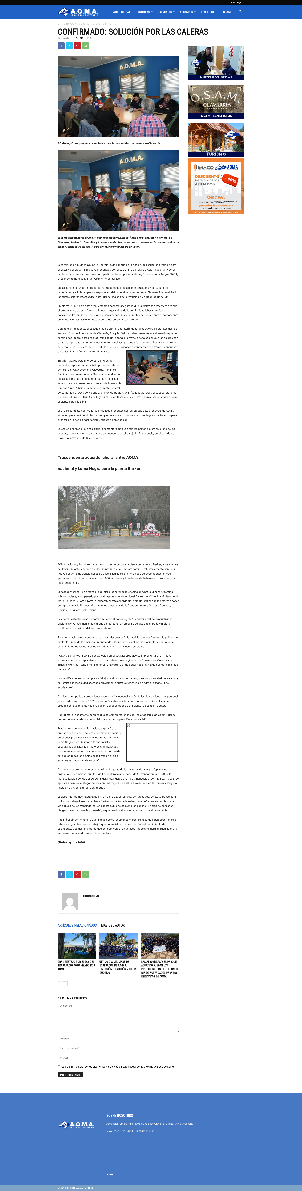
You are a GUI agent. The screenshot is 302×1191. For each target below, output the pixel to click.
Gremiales (165, 12)
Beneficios (208, 12)
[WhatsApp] (85, 45)
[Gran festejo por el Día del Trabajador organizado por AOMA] (77, 946)
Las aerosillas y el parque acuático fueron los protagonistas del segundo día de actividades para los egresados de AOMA (159, 969)
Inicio (60, 24)
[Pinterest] (77, 45)
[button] (240, 12)
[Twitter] (69, 45)
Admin (110, 1174)
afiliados (186, 12)
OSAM (227, 12)
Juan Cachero (90, 896)
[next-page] (65, 983)
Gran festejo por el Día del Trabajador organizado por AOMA (76, 965)
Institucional (121, 12)
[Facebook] (61, 45)
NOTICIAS (144, 12)
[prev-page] (60, 983)
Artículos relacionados (77, 925)
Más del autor (113, 925)
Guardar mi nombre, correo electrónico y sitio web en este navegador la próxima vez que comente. (117, 1066)
